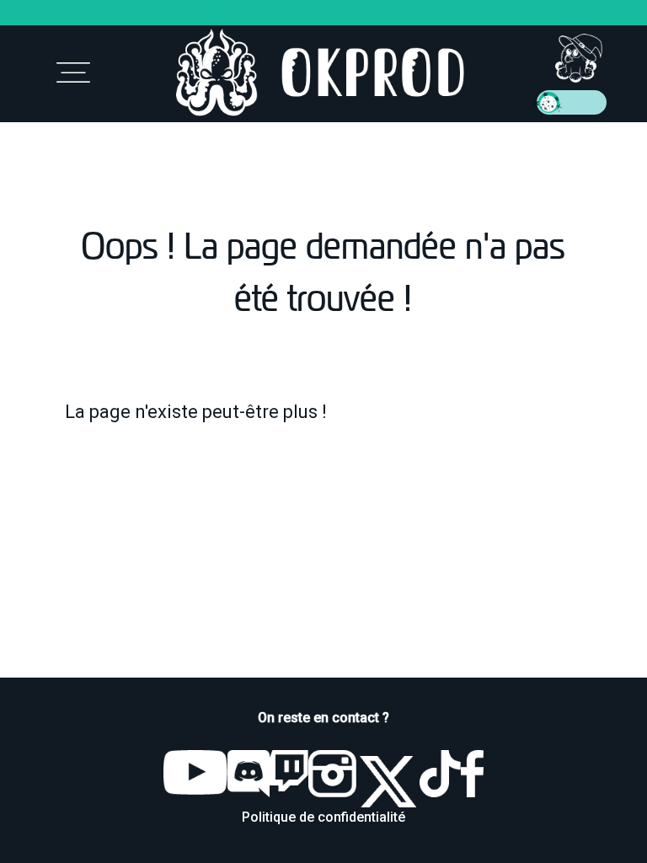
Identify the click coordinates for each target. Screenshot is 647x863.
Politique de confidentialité (323, 817)
